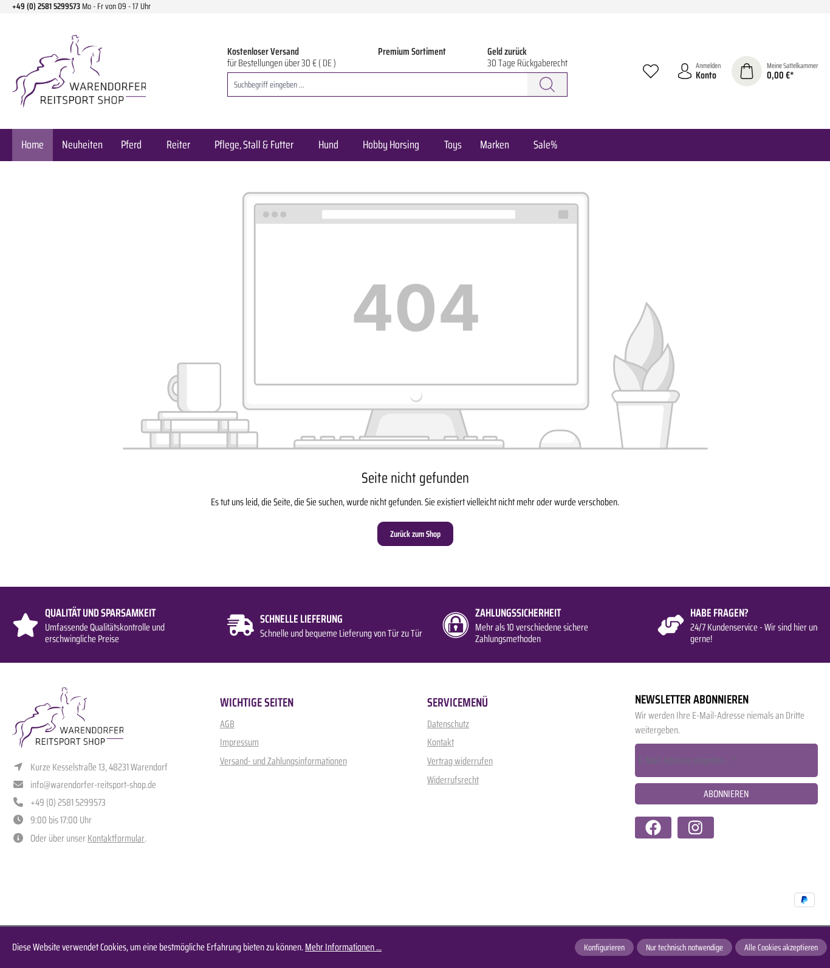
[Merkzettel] (651, 71)
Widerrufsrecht (453, 779)
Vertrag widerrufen (460, 761)
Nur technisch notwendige (684, 947)
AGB (227, 723)
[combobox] (377, 84)
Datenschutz (448, 723)
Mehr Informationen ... (343, 947)
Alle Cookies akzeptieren (781, 947)
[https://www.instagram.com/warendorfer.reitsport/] (695, 827)
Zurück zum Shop (415, 534)
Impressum (239, 742)
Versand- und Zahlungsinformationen (283, 761)
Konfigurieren (604, 947)
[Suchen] (547, 84)
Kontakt (440, 742)
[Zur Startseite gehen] (79, 71)
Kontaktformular (116, 838)
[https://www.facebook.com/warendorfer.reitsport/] (653, 827)
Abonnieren (726, 793)
